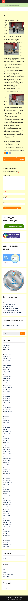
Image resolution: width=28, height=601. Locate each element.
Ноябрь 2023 (7, 407)
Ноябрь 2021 (7, 456)
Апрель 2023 (7, 420)
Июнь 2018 (7, 535)
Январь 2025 (7, 378)
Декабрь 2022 (7, 429)
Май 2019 (6, 513)
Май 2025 (6, 369)
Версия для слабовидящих (14, 226)
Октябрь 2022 (7, 433)
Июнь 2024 (7, 391)
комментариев (8, 574)
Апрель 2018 (7, 540)
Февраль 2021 (7, 473)
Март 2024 (6, 398)
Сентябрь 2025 (8, 365)
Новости (6, 558)
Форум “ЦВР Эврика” (9, 588)
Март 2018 (6, 542)
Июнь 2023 (7, 416)
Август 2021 (7, 462)
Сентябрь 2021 (8, 460)
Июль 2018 (7, 533)
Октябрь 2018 (7, 526)
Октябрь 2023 (7, 409)
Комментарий (6, 175)
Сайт (4, 202)
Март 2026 (6, 352)
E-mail (5, 197)
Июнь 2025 (7, 367)
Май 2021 (6, 467)
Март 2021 (6, 471)
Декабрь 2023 (7, 405)
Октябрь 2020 (7, 480)
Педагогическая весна (9, 304)
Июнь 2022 (7, 440)
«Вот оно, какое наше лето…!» (11, 302)
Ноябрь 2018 (7, 524)
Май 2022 (6, 442)
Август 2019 (7, 509)
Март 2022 (6, 447)
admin (18, 20)
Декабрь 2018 (7, 522)
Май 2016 (6, 546)
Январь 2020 (7, 498)
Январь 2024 (7, 402)
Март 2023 (6, 422)
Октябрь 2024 (7, 385)
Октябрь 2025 (7, 363)
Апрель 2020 (7, 491)
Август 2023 (7, 414)
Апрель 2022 (7, 445)
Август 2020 (7, 484)
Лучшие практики (8, 306)
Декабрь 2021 (7, 453)
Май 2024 (6, 394)
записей (7, 572)
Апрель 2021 (7, 469)
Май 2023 (6, 418)
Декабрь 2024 (7, 380)
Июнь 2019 (7, 511)
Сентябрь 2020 (8, 482)
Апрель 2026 (7, 349)
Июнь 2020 (7, 487)
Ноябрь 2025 (7, 360)
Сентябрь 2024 (8, 387)
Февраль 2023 (7, 425)
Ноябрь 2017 (7, 544)
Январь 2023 (7, 427)
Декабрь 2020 (7, 476)
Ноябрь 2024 (7, 383)
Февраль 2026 (7, 354)
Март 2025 (6, 374)
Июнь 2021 (7, 464)
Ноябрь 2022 (7, 431)
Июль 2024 (7, 389)
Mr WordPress (7, 325)
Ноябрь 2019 (7, 502)
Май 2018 (6, 538)
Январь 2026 (7, 356)
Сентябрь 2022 (8, 436)
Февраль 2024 (7, 400)
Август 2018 (7, 531)
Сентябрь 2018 (8, 529)
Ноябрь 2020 (7, 478)
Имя (4, 192)
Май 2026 (6, 347)
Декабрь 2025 (7, 358)
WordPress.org (7, 576)
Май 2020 (6, 489)
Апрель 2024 (7, 396)
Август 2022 (7, 438)
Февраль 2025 (7, 376)
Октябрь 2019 (7, 504)
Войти (5, 569)
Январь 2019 (7, 520)
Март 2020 (6, 493)
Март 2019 (6, 518)
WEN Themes (18, 599)
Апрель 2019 (7, 515)
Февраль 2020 (7, 495)
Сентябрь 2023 (8, 411)
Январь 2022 (7, 451)
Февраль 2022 (7, 449)
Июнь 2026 (7, 345)
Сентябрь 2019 (8, 507)
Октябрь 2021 (7, 458)
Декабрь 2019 (7, 500)
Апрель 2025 (7, 371)
